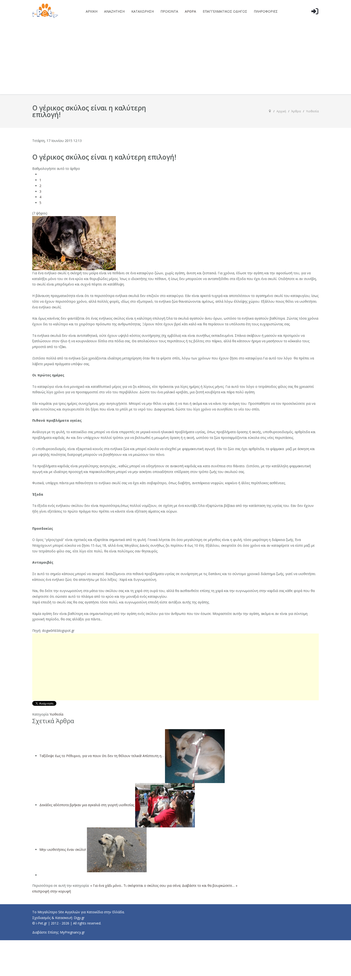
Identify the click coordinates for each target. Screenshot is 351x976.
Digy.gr (79, 917)
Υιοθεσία (56, 714)
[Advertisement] (175, 58)
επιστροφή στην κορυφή (51, 891)
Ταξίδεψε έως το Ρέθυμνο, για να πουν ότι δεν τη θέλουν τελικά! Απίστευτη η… (101, 755)
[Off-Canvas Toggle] (314, 18)
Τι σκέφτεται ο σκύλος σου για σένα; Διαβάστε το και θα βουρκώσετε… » (180, 885)
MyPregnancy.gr (72, 932)
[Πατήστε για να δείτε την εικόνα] (74, 242)
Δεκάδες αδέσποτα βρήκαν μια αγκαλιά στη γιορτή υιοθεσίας (86, 805)
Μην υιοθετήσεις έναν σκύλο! (62, 849)
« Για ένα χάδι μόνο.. (106, 885)
